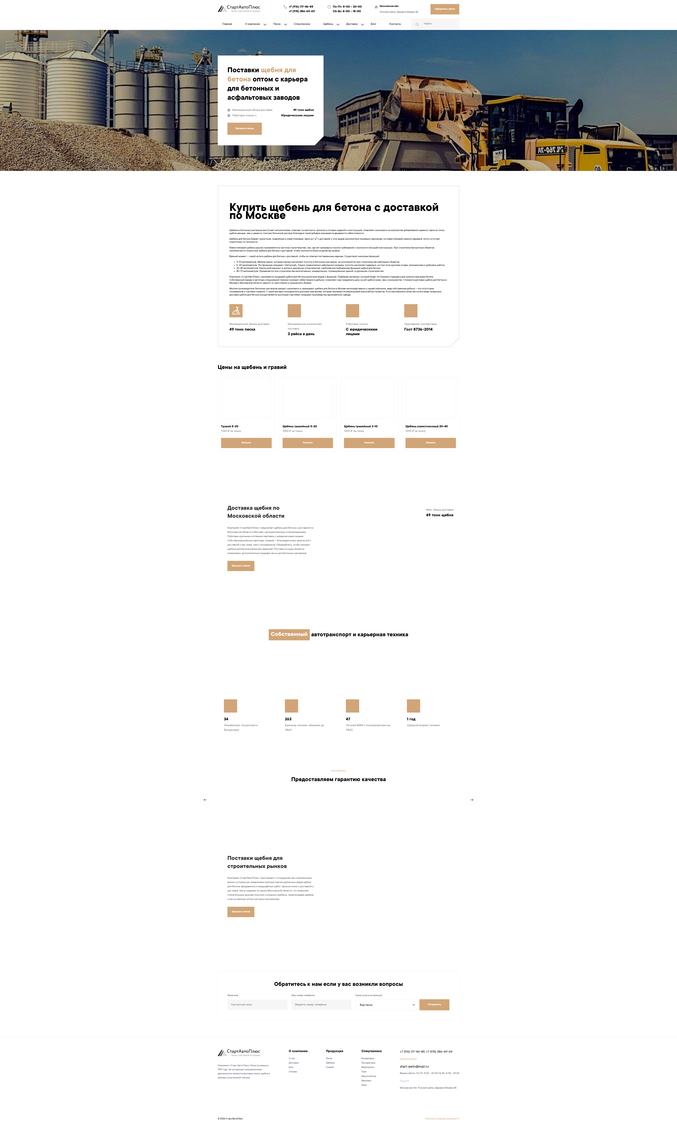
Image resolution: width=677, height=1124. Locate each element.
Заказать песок (244, 128)
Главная (227, 24)
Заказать (246, 442)
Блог (373, 24)
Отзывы (293, 1071)
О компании (252, 24)
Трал (364, 1071)
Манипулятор (368, 1076)
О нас (292, 1058)
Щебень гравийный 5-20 (300, 426)
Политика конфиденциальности (442, 1118)
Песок (277, 24)
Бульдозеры (367, 1058)
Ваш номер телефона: (303, 995)
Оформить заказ (445, 9)
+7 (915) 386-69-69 (302, 11)
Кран (364, 1085)
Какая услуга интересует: (369, 995)
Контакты (395, 24)
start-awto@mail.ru (414, 1067)
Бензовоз (366, 1080)
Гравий (330, 1067)
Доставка (352, 24)
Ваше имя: (233, 995)
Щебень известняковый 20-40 (426, 426)
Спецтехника (302, 24)
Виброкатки (367, 1067)
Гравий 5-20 (229, 426)
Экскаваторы (368, 1063)
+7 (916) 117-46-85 (301, 6)
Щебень (328, 24)
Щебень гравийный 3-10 (361, 426)
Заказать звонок (408, 1059)
